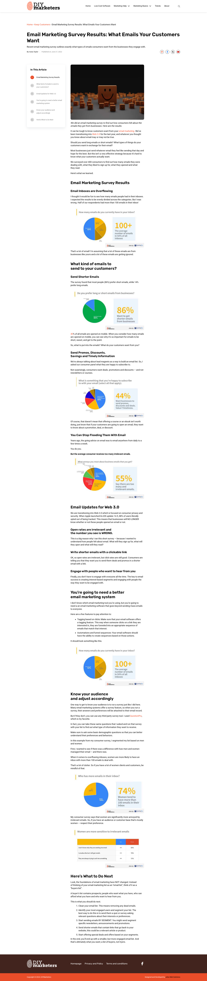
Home (88, 6)
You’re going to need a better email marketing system (49, 101)
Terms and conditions (116, 963)
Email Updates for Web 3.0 (46, 94)
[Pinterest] (162, 52)
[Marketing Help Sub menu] (129, 6)
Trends (158, 6)
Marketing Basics (140, 6)
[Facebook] (167, 52)
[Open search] (179, 6)
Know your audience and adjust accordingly (45, 111)
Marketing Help (120, 6)
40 (72, 334)
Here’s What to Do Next (44, 120)
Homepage (76, 963)
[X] (173, 52)
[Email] (178, 52)
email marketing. (127, 131)
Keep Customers (42, 24)
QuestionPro (136, 716)
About (166, 6)
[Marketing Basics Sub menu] (150, 6)
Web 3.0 (96, 134)
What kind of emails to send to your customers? (47, 85)
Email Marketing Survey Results (48, 77)
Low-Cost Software (102, 6)
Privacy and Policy (94, 963)
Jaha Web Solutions (172, 977)
